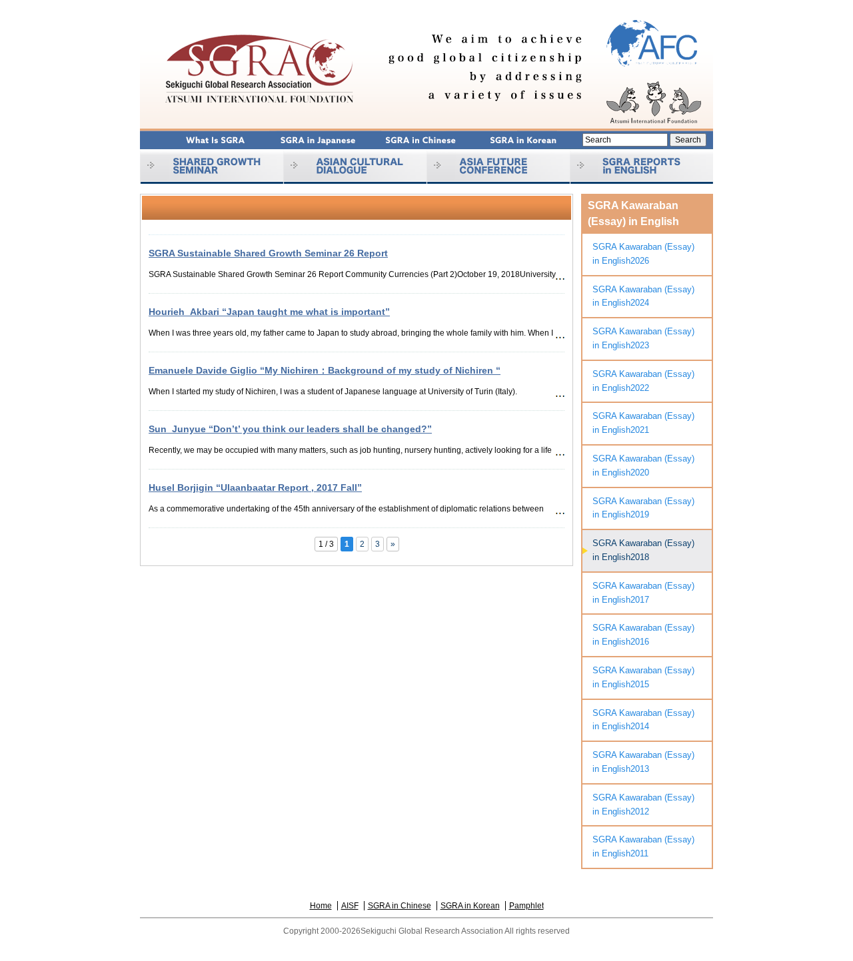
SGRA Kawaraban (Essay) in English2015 (643, 677)
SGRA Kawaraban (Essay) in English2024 (643, 296)
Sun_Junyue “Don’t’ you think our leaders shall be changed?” (290, 429)
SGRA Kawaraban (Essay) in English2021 (643, 423)
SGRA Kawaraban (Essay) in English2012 (643, 804)
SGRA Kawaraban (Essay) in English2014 (643, 720)
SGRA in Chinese (399, 905)
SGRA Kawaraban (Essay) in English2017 (643, 593)
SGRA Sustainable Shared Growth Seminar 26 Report (268, 253)
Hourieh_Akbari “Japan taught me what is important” (269, 311)
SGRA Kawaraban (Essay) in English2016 (643, 635)
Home (321, 905)
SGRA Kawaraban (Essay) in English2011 (643, 846)
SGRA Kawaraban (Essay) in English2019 (643, 508)
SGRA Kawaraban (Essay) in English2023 (643, 338)
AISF (350, 905)
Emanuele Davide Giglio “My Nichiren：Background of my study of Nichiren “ (324, 370)
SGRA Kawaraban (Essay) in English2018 (643, 550)
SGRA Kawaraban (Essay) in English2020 (643, 466)
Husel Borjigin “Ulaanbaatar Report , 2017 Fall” (255, 487)
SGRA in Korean (470, 905)
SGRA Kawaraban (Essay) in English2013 (643, 762)
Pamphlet (526, 905)
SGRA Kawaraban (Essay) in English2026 (643, 254)
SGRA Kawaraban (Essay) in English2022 (643, 381)
